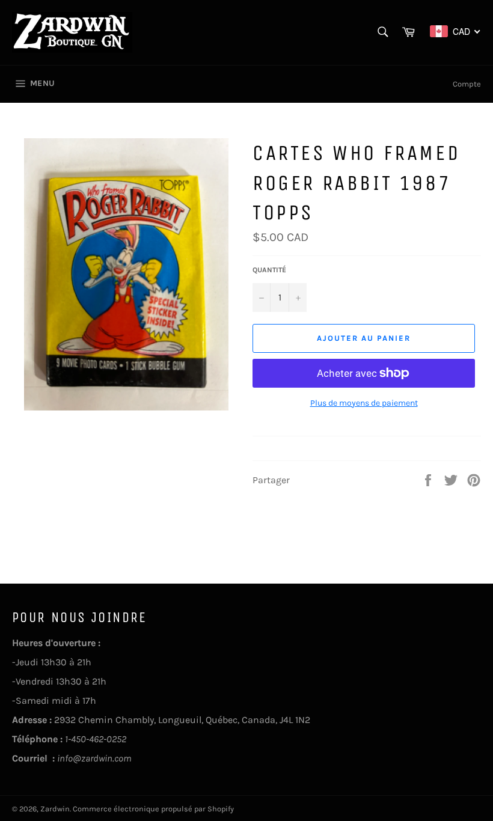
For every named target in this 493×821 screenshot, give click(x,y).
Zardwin (55, 808)
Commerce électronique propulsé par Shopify (153, 808)
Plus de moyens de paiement (364, 403)
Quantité (269, 270)
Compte (467, 83)
